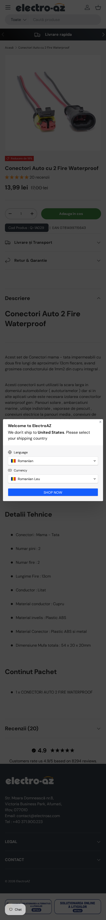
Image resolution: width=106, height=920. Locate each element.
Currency (20, 470)
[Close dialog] (100, 422)
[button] (53, 460)
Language (21, 452)
